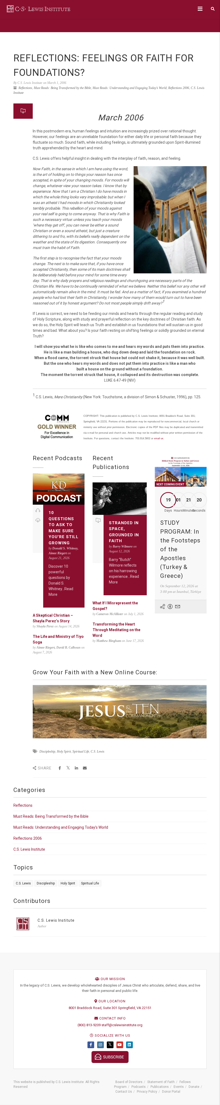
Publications (160, 1087)
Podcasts (138, 1087)
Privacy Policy (147, 1091)
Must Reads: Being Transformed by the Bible (62, 88)
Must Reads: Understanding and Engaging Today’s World (130, 88)
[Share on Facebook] (59, 768)
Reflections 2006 (178, 88)
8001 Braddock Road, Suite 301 (93, 1008)
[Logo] (38, 8)
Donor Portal (171, 1091)
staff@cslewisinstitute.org (121, 1025)
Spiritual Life (80, 751)
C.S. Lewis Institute (29, 849)
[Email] (84, 768)
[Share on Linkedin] (76, 768)
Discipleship (47, 751)
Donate (194, 1087)
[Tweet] (68, 768)
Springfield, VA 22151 (134, 1008)
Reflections (25, 88)
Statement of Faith (161, 1082)
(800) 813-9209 (89, 1025)
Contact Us (123, 1091)
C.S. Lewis (97, 751)
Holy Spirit (64, 751)
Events (179, 1087)
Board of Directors (128, 1082)
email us (158, 438)
